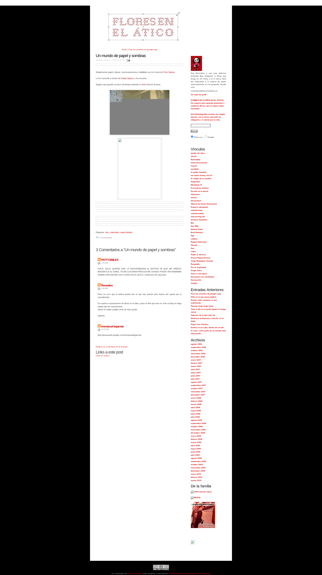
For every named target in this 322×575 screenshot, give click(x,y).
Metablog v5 (196, 185)
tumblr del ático (198, 153)
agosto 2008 (196, 420)
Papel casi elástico (199, 324)
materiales (114, 232)
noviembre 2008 (198, 430)
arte (107, 232)
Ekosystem (196, 201)
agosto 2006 (196, 344)
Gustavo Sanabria (199, 220)
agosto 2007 (196, 382)
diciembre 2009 (198, 471)
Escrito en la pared (199, 191)
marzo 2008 (196, 404)
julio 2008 (195, 417)
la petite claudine (198, 172)
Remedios (107, 285)
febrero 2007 (196, 363)
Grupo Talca (196, 270)
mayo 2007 (196, 373)
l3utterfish (195, 182)
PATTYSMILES (109, 259)
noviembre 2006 (198, 354)
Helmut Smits (197, 229)
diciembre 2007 (198, 395)
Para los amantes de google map (143, 49)
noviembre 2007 (198, 392)
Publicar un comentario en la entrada (112, 347)
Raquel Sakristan (198, 242)
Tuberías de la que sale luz (203, 315)
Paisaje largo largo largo (202, 306)
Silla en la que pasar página (203, 297)
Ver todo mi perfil (198, 95)
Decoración (196, 280)
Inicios (194, 198)
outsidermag (196, 210)
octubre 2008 (197, 426)
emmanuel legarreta (112, 326)
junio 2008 (195, 414)
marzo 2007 (196, 366)
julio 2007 (195, 379)
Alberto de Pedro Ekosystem (204, 204)
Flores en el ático (134, 573)
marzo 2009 (196, 442)
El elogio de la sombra (201, 178)
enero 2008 (196, 398)
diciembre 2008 (198, 433)
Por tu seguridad (198, 267)
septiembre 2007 (198, 385)
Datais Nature (127, 78)
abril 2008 (195, 407)
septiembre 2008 (198, 423)
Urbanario (195, 194)
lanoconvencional (199, 163)
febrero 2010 (196, 477)
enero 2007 (196, 360)
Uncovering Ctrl (198, 217)
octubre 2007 (197, 388)
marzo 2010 (196, 480)
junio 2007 (195, 376)
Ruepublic (195, 264)
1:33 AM (104, 263)
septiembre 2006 (198, 347)
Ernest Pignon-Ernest (200, 258)
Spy (192, 236)
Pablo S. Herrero (198, 255)
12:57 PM (105, 329)
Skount (194, 245)
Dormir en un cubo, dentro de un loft (207, 327)
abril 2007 (195, 369)
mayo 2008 (196, 411)
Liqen (193, 251)
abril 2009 (195, 445)
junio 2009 (195, 452)
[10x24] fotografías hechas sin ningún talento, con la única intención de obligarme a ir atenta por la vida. (208, 117)
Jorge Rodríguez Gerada (202, 261)
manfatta (195, 169)
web (144, 84)
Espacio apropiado (199, 207)
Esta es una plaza (199, 274)
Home (124, 49)
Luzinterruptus (197, 213)
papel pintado (126, 232)
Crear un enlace (103, 356)
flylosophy (195, 159)
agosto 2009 (196, 458)
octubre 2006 (197, 350)
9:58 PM (104, 288)
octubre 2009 (197, 465)
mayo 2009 (196, 449)
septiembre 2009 (198, 461)
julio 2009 (195, 455)
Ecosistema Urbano (200, 188)
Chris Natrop (169, 72)
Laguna (194, 239)
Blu (192, 223)
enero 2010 (196, 474)
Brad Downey (197, 232)
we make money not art (201, 175)
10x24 (193, 156)
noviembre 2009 (198, 468)
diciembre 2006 (198, 357)
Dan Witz (195, 226)
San (192, 248)
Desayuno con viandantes (202, 277)
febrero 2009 (196, 439)
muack (194, 166)
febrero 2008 (196, 401)
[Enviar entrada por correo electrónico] (128, 60)
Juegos (194, 283)
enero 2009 (196, 436)
